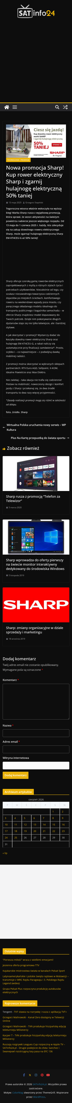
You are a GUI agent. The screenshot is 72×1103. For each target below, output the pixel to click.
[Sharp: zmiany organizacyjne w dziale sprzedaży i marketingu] (36, 590)
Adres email (11, 742)
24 (6, 837)
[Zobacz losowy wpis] (65, 107)
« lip (5, 853)
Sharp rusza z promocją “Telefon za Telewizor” (33, 498)
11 (15, 824)
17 (6, 831)
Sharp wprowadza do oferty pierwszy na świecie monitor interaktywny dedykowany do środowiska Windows (35, 564)
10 (6, 824)
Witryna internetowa (16, 758)
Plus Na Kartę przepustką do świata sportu (38, 438)
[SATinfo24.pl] (7, 107)
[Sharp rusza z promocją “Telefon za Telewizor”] (36, 458)
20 (34, 831)
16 (63, 824)
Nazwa (8, 725)
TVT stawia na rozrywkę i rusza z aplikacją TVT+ (40, 1011)
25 (15, 837)
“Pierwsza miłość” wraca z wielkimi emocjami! (28, 959)
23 (63, 831)
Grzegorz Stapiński (34, 202)
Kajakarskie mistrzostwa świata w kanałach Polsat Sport (34, 970)
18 (15, 831)
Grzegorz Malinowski (14, 1017)
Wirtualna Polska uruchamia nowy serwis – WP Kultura (36, 427)
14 (44, 824)
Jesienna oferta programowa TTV (21, 965)
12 (25, 824)
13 (34, 824)
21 (44, 831)
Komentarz (11, 680)
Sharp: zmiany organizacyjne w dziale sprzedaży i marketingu (34, 630)
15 (53, 824)
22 (53, 831)
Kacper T (8, 1035)
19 (25, 831)
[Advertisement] (36, 65)
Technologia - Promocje (18, 160)
